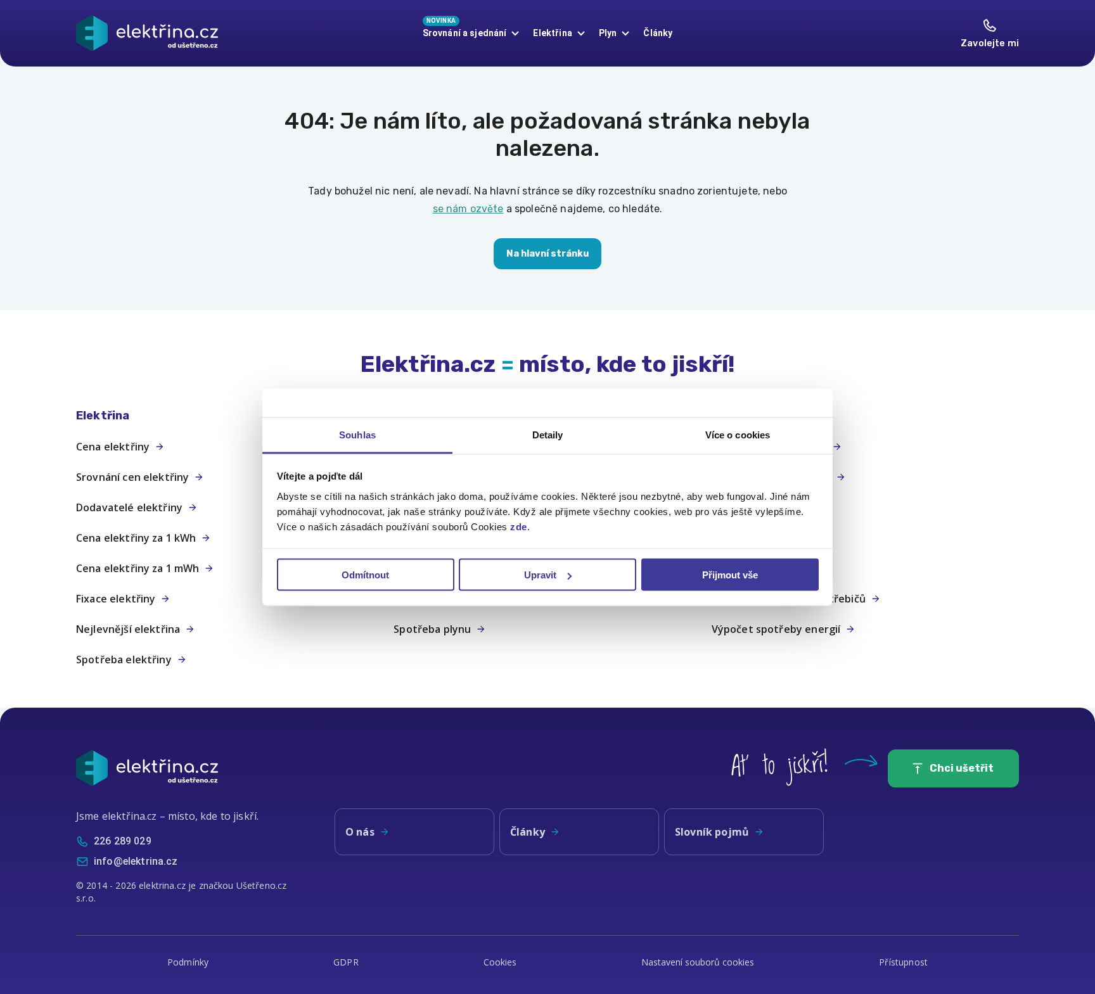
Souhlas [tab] (357, 434)
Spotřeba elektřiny (124, 659)
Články (657, 33)
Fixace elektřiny (115, 599)
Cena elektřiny (113, 447)
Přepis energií (746, 507)
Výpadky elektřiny (757, 568)
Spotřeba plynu (432, 629)
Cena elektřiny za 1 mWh (137, 568)
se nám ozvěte (468, 209)
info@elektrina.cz (136, 861)
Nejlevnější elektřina (128, 629)
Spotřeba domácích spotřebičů (789, 599)
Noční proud (742, 538)
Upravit (540, 575)
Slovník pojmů (712, 832)
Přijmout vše (730, 575)
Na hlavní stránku (547, 253)
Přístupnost (903, 962)
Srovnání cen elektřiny (132, 477)
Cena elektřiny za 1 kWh (136, 538)
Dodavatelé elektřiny (129, 507)
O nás (360, 832)
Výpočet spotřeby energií (776, 629)
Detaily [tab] (547, 434)
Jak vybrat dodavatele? (769, 447)
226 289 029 (122, 841)
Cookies (500, 962)
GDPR (346, 962)
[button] (229, 416)
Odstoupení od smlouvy (771, 477)
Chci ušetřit (962, 768)
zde (518, 526)
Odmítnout (365, 575)
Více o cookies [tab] (737, 434)
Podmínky (187, 962)
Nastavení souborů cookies (697, 962)
